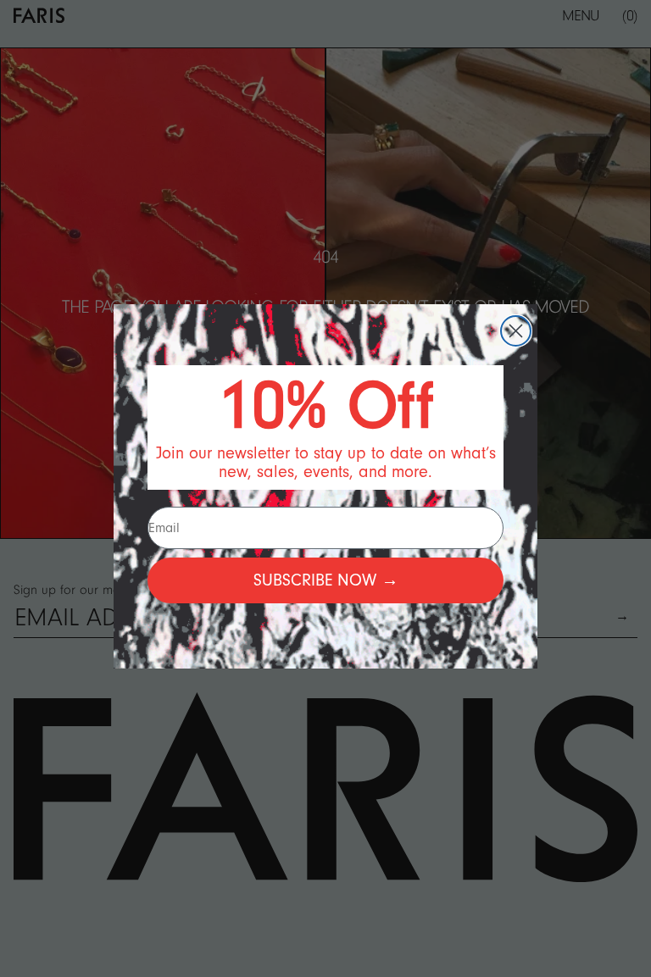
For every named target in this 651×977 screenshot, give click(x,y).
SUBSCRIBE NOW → (325, 580)
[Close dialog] (516, 331)
